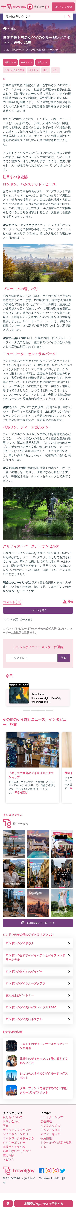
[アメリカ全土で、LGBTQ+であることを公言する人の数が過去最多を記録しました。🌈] (62, 844)
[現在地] (8, 1203)
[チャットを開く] (47, 7)
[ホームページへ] (17, 6)
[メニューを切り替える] (3, 7)
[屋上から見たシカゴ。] (14, 903)
